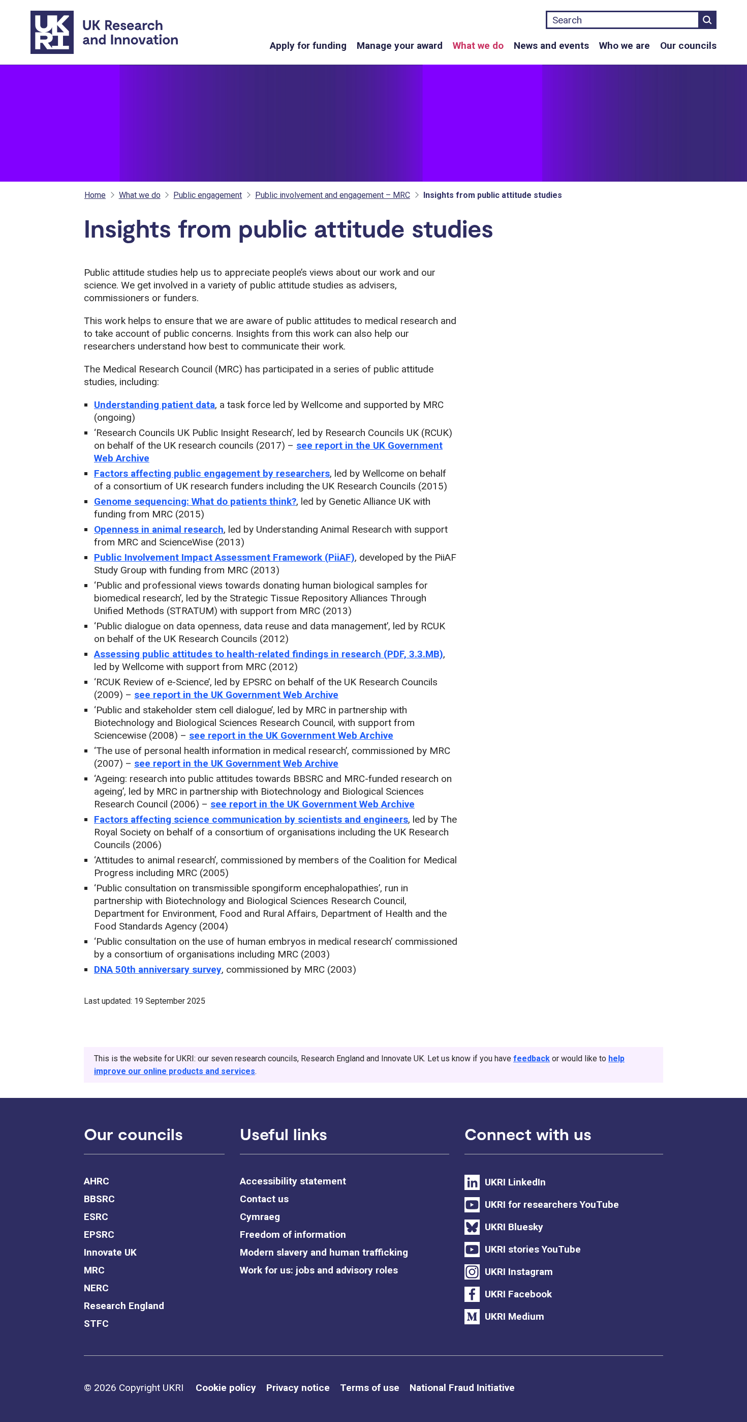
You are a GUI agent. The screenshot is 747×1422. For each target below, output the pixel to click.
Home (95, 195)
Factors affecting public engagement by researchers (212, 473)
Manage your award (400, 45)
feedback (531, 1058)
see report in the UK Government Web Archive (236, 695)
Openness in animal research (159, 529)
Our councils (688, 45)
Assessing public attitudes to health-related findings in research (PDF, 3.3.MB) (268, 654)
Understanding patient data (154, 405)
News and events (551, 45)
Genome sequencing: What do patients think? (195, 501)
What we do (478, 45)
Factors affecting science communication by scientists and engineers (251, 819)
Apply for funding (308, 45)
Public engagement (207, 195)
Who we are (624, 45)
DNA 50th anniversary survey (158, 969)
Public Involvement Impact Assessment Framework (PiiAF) (224, 557)
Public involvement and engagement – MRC (332, 195)
